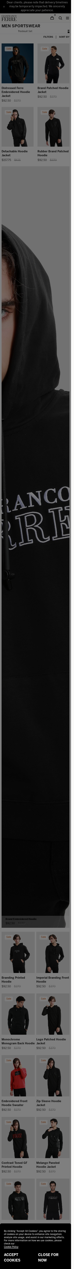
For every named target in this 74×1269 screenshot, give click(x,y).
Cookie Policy (11, 1247)
